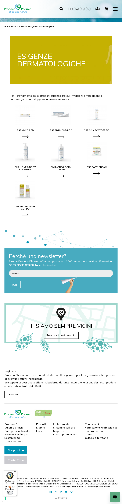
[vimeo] (71, 492)
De (82, 8)
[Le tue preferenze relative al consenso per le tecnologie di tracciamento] (5, 499)
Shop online (16, 450)
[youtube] (66, 492)
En (76, 8)
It (70, 8)
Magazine (59, 431)
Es (88, 8)
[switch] (10, 492)
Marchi (40, 427)
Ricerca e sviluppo (16, 434)
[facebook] (51, 492)
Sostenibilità (12, 438)
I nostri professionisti (65, 434)
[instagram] (56, 492)
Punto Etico (16, 460)
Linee (39, 431)
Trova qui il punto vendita (61, 335)
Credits (62, 498)
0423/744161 (103, 478)
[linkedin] (61, 492)
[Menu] (15, 472)
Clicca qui (13, 394)
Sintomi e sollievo (64, 427)
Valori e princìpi (14, 427)
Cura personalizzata (17, 431)
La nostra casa (13, 441)
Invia (14, 284)
